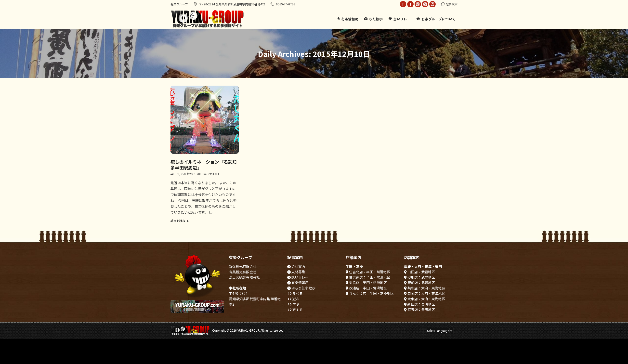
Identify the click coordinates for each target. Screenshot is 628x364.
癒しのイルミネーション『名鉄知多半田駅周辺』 (203, 164)
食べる (297, 293)
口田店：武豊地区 (421, 271)
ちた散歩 (187, 174)
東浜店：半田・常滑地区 (367, 282)
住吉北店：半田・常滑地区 (369, 271)
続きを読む (177, 221)
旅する (297, 309)
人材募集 (298, 271)
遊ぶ (295, 298)
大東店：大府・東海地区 (426, 298)
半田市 (174, 174)
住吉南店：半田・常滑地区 (369, 277)
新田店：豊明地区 (421, 304)
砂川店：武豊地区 (421, 277)
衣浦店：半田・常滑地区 (367, 288)
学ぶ (295, 304)
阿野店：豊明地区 (421, 309)
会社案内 (298, 266)
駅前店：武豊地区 (421, 282)
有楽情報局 (300, 282)
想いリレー (300, 277)
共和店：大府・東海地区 (426, 288)
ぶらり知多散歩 (303, 288)
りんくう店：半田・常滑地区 (371, 293)
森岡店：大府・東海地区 (426, 293)
